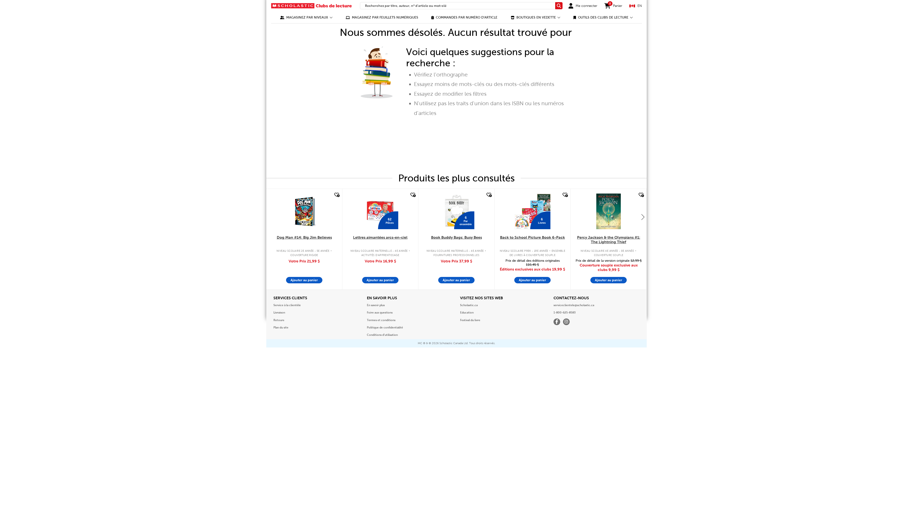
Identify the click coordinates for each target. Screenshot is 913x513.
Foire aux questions (380, 312)
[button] (306, 17)
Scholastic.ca (469, 305)
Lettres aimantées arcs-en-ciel (380, 237)
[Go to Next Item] (643, 217)
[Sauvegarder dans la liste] (336, 195)
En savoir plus (376, 305)
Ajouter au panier (304, 280)
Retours (278, 320)
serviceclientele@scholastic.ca (574, 305)
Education (467, 312)
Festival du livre (470, 320)
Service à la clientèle (287, 305)
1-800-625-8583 (565, 312)
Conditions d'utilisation (382, 335)
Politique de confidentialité (385, 327)
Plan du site (280, 327)
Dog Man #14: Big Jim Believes (304, 237)
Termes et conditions (381, 320)
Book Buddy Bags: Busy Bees (456, 237)
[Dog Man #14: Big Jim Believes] (304, 211)
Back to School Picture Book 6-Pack (532, 237)
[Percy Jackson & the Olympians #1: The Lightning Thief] (608, 211)
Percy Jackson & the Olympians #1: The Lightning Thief (608, 239)
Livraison (279, 312)
